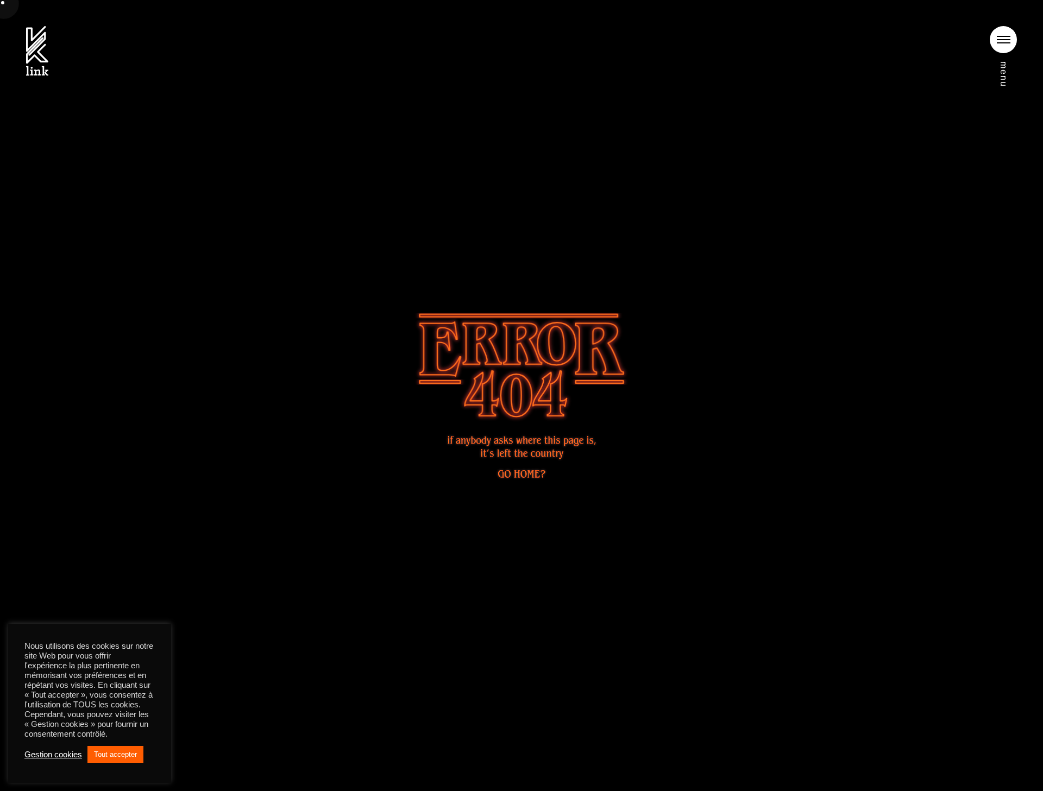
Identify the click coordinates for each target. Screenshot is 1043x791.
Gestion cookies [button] (53, 754)
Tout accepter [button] (115, 754)
